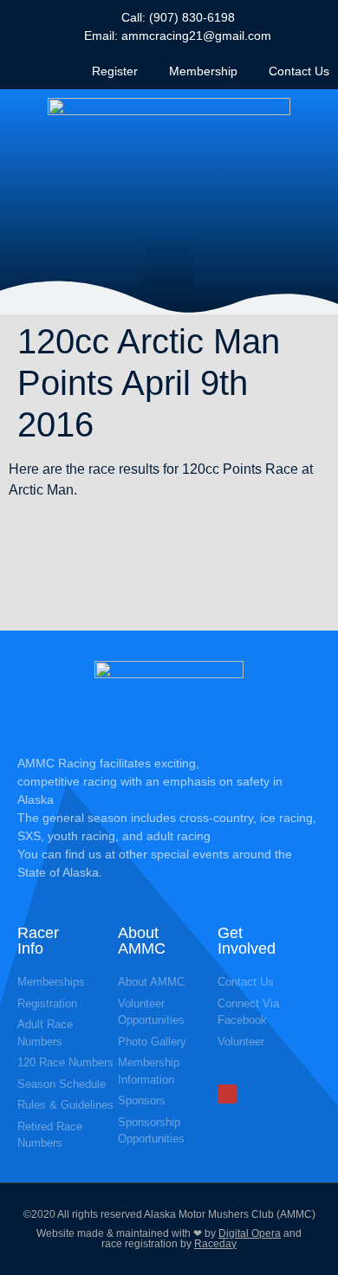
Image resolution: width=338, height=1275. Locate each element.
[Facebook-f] (227, 1093)
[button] (169, 267)
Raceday (215, 1244)
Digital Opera (249, 1233)
